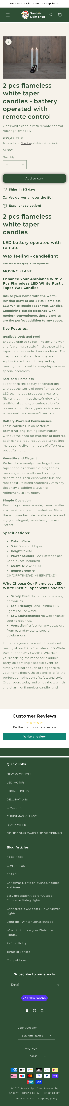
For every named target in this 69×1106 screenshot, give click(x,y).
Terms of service (24, 1098)
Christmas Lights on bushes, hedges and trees (33, 885)
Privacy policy (51, 1093)
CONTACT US (16, 865)
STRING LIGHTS (18, 791)
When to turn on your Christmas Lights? (30, 932)
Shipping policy (47, 1098)
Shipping (26, 143)
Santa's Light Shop (31, 1088)
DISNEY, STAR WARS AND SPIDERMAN (34, 833)
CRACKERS (15, 808)
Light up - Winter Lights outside (30, 921)
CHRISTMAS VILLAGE (22, 816)
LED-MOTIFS (16, 782)
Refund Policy (17, 943)
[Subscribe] (58, 984)
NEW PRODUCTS (19, 774)
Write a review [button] (34, 736)
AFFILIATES (15, 857)
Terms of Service (18, 951)
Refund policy (30, 1093)
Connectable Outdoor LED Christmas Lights (33, 911)
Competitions (16, 960)
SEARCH (13, 874)
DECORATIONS (17, 799)
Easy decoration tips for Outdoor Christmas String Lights (30, 898)
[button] (8, 15)
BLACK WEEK (16, 824)
